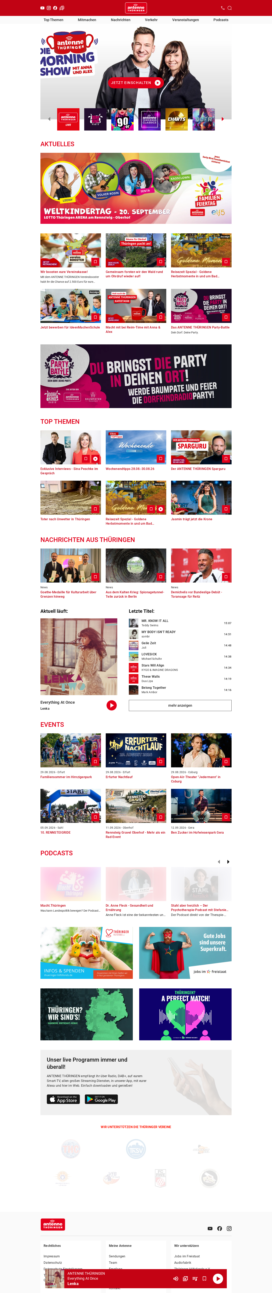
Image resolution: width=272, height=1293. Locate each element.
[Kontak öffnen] (222, 8)
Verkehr (151, 20)
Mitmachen (87, 20)
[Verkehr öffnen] (62, 8)
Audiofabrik (182, 1263)
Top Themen (53, 20)
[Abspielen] (218, 1278)
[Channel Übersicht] (185, 1278)
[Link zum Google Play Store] (101, 1099)
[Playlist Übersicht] (195, 1278)
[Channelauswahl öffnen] (230, 8)
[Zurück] (219, 862)
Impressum (52, 1256)
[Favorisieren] (204, 1278)
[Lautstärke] (176, 1278)
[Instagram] (49, 8)
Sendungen (117, 1256)
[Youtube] (42, 8)
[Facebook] (55, 8)
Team (113, 1263)
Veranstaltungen (185, 20)
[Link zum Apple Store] (63, 1099)
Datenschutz (53, 1263)
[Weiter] (228, 862)
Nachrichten (120, 20)
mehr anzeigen (180, 705)
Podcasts (220, 20)
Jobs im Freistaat (187, 1256)
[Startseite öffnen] (136, 8)
